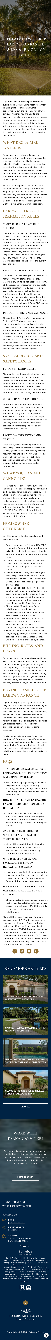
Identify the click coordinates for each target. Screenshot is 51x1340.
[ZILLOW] (25, 1302)
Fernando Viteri (24, 745)
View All (25, 1107)
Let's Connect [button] (25, 1177)
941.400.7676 (14, 1230)
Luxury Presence (25, 1319)
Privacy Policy (36, 1332)
